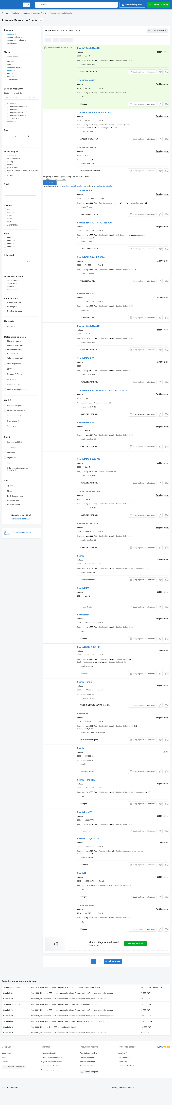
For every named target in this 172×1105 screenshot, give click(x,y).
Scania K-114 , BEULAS (88, 839)
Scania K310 (8, 1027)
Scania (80, 556)
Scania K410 (8, 1016)
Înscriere (49, 183)
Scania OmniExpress (11, 987)
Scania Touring (84, 682)
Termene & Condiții (48, 1053)
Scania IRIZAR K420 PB (88, 459)
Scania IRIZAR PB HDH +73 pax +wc (94, 223)
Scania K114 (8, 1010)
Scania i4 (81, 873)
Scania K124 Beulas (86, 147)
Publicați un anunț (135, 944)
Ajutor (4, 1057)
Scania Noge (83, 615)
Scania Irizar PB (84, 812)
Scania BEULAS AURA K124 (91, 257)
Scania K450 (83, 588)
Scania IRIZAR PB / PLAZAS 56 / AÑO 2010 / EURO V (102, 390)
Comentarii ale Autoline (50, 1066)
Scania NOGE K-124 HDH (89, 647)
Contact (5, 1062)
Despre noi (6, 1053)
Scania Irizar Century (11, 1004)
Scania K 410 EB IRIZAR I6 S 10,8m (94, 112)
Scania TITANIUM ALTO (88, 48)
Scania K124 (8, 993)
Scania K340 (8, 1033)
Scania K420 (8, 999)
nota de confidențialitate (73, 186)
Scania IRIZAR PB (85, 294)
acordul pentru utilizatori (103, 186)
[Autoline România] (11, 5)
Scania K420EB (84, 190)
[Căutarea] (37, 4)
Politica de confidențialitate (51, 1057)
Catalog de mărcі (47, 1070)
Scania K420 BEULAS (87, 524)
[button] (160, 71)
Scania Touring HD (86, 80)
